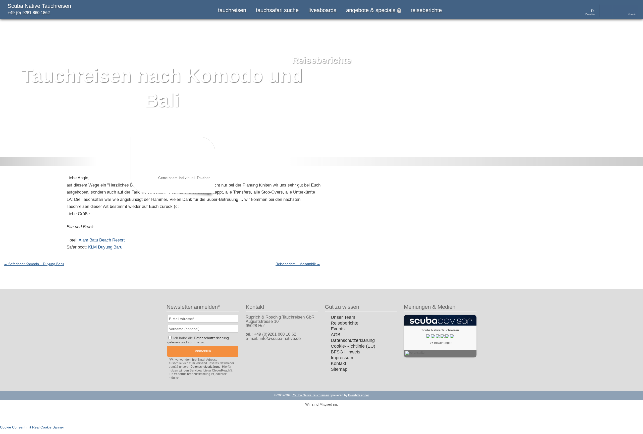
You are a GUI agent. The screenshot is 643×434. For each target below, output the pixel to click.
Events (338, 328)
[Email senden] (619, 11)
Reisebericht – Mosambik (298, 264)
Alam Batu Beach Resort (102, 240)
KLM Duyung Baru (105, 247)
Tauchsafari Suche (277, 10)
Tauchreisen (232, 10)
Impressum (342, 357)
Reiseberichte (426, 10)
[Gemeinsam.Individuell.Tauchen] (172, 189)
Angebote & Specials (373, 10)
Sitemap (339, 369)
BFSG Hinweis (345, 351)
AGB (335, 334)
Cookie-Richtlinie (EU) (353, 346)
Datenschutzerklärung (353, 340)
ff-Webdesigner (358, 395)
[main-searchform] (606, 11)
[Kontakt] (632, 11)
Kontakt (338, 363)
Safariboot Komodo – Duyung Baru (34, 264)
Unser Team (343, 317)
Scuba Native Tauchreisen (39, 6)
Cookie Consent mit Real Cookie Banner (32, 427)
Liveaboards (322, 10)
